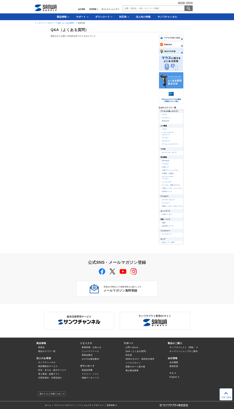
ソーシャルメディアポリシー (90, 405)
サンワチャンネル (167, 16)
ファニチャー (167, 234)
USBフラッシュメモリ (170, 170)
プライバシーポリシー (64, 405)
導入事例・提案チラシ (49, 374)
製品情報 (62, 16)
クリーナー (166, 203)
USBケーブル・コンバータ (172, 188)
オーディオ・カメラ (169, 152)
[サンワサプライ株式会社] (45, 7)
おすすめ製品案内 (90, 359)
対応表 (122, 16)
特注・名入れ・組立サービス (52, 370)
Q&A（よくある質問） (66, 23)
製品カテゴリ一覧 (47, 351)
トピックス (86, 343)
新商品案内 (87, 355)
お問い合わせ (132, 347)
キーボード (166, 118)
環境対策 (174, 366)
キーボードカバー (168, 200)
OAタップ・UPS (168, 242)
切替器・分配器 (167, 173)
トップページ (40, 23)
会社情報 (81, 9)
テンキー (165, 138)
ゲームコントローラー (170, 144)
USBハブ (165, 167)
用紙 (163, 223)
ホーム (48, 405)
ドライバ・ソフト (90, 374)
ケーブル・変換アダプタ (171, 185)
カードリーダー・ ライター (168, 178)
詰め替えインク (167, 226)
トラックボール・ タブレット (168, 133)
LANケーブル (167, 214)
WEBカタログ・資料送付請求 (140, 359)
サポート (81, 16)
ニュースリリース (90, 351)
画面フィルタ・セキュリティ (172, 206)
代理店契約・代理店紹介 (50, 378)
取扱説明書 (87, 370)
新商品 (41, 347)
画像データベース (90, 378)
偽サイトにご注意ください (51, 394)
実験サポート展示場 (135, 366)
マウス (164, 115)
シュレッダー (167, 182)
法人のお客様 (43, 358)
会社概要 (174, 362)
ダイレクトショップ (109, 9)
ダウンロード (102, 16)
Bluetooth (165, 121)
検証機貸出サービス (48, 366)
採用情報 (92, 9)
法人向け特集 (143, 16)
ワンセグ (165, 164)
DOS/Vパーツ (167, 191)
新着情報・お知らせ (91, 347)
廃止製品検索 (132, 370)
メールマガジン (133, 363)
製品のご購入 (175, 343)
